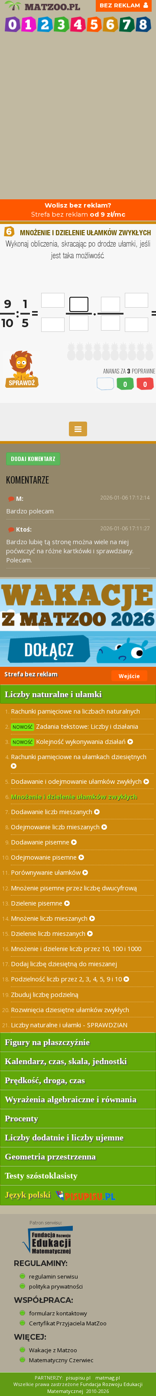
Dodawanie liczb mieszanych (52, 811)
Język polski (30, 1194)
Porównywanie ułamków (46, 872)
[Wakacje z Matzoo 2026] (78, 623)
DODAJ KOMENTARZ (33, 458)
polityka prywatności (56, 1286)
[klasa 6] (110, 24)
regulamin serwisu (53, 1276)
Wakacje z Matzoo (53, 1350)
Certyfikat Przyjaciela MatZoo (68, 1323)
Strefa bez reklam (78, 209)
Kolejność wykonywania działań (70, 741)
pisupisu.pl (78, 1377)
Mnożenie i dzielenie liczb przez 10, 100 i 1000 (76, 948)
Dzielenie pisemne (37, 903)
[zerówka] (12, 24)
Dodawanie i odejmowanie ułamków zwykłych (77, 781)
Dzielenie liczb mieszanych (49, 933)
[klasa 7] (127, 24)
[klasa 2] (45, 24)
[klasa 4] (78, 24)
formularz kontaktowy (58, 1313)
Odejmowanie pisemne (44, 857)
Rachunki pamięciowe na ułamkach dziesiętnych (78, 756)
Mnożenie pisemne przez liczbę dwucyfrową (74, 887)
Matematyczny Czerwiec (61, 1360)
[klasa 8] (143, 24)
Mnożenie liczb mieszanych (50, 918)
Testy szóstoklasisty (41, 1175)
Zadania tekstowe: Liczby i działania (75, 726)
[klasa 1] (29, 24)
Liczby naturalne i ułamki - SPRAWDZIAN (69, 1024)
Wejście (129, 676)
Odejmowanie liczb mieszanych (56, 826)
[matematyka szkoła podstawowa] (43, 5)
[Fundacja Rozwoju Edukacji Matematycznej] (41, 1234)
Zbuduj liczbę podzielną (44, 994)
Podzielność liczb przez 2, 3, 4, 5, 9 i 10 (67, 978)
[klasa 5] (94, 24)
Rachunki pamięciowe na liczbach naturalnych (75, 711)
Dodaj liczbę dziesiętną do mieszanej (64, 963)
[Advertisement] (78, 117)
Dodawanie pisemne (41, 842)
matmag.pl (107, 1377)
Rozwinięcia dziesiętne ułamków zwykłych (70, 1009)
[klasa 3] (61, 24)
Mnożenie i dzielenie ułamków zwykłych (74, 796)
